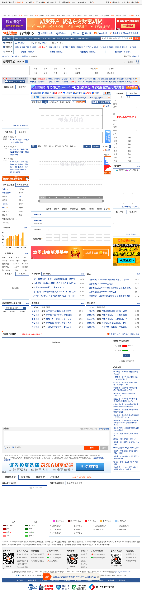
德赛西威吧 (37, 93)
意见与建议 (53, 561)
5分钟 (51, 146)
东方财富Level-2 (22, 557)
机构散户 (57, 82)
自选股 (78, 38)
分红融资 (104, 79)
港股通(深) (118, 52)
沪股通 (23, 52)
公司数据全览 (22, 185)
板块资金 (57, 47)
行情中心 (9, 38)
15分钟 (58, 146)
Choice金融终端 (22, 567)
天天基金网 (39, 2)
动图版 (101, 102)
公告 (89, 274)
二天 (51, 102)
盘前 (34, 102)
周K (39, 146)
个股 (30, 38)
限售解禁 (110, 47)
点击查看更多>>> (132, 234)
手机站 (76, 33)
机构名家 (117, 367)
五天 (68, 102)
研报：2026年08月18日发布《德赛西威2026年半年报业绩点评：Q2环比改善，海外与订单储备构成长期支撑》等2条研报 (85, 97)
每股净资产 (6, 193)
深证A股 (14, 56)
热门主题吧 (130, 334)
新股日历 (25, 47)
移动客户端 (19, 2)
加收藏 (11, 2)
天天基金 (70, 551)
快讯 (47, 576)
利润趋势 (6, 228)
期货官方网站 (131, 561)
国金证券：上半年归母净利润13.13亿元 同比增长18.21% (126, 416)
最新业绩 (104, 82)
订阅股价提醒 (80, 102)
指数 (16, 38)
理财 (90, 15)
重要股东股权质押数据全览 (32, 334)
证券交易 (125, 2)
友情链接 (122, 580)
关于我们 (20, 580)
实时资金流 (10, 477)
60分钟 (73, 146)
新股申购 (18, 47)
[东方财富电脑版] (10, 81)
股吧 (112, 15)
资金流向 (33, 47)
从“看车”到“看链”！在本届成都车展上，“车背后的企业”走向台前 (55, 296)
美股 (53, 15)
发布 (92, 448)
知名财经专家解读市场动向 (82, 477)
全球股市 (9, 43)
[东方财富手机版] (20, 81)
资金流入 (30, 52)
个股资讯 (36, 274)
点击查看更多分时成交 (130, 207)
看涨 (119, 346)
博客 (125, 15)
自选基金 (85, 38)
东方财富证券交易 (37, 561)
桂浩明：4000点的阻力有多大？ (125, 439)
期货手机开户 (131, 554)
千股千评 (87, 47)
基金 (85, 15)
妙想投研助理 (22, 564)
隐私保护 (100, 580)
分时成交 (117, 166)
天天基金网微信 (99, 558)
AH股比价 (41, 47)
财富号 (131, 15)
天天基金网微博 (99, 554)
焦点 (9, 15)
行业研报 (72, 47)
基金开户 (84, 554)
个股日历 (35, 97)
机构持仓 (112, 82)
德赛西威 (37, 214)
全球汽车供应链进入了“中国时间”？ (48, 287)
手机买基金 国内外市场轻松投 (125, 33)
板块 (35, 38)
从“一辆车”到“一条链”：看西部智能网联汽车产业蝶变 (55, 279)
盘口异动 (119, 212)
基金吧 (118, 15)
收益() (4, 189)
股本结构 (88, 79)
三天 (56, 102)
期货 (63, 15)
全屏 (108, 106)
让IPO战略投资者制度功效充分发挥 (126, 448)
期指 (26, 15)
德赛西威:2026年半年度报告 (101, 284)
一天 (45, 102)
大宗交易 (118, 47)
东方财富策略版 (22, 561)
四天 (62, 102)
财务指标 (25, 477)
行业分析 (120, 79)
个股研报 (64, 47)
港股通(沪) (84, 52)
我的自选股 (8, 87)
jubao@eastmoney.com (122, 572)
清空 (104, 448)
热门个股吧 (121, 334)
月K (45, 146)
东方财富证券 (51, 2)
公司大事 (81, 79)
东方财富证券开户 (37, 554)
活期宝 (83, 561)
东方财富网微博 (55, 554)
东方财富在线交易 (37, 557)
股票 (15, 15)
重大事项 (128, 82)
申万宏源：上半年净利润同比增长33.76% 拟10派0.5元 (125, 378)
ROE (4, 208)
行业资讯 (47, 274)
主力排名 (49, 47)
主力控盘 (49, 82)
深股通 (52, 52)
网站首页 (5, 2)
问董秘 (97, 93)
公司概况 (49, 79)
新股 (20, 15)
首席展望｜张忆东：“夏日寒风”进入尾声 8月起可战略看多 (125, 468)
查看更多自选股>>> (20, 126)
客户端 (88, 33)
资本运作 (112, 79)
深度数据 (73, 82)
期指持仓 (125, 47)
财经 (4, 15)
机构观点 (40, 477)
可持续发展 (32, 580)
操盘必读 (41, 79)
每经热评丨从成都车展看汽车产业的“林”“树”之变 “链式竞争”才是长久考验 (55, 292)
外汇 (69, 15)
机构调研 (88, 93)
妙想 (73, 2)
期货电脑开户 (131, 557)
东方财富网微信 (55, 558)
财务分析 (96, 79)
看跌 (119, 351)
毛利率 (4, 204)
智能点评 (88, 82)
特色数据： (34, 82)
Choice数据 (102, 33)
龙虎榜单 (102, 47)
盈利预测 (79, 47)
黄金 (74, 15)
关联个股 (128, 79)
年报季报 (95, 47)
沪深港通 (9, 51)
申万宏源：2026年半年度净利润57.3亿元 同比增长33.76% (125, 389)
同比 (20, 196)
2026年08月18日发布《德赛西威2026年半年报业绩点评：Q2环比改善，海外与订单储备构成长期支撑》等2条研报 (19, 167)
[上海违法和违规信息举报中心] (79, 587)
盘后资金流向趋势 (74, 483)
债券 (101, 15)
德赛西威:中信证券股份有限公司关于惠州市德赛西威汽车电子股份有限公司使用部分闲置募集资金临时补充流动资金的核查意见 (111, 296)
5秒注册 (106, 429)
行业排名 (54, 477)
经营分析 (57, 79)
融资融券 (133, 47)
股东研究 (73, 79)
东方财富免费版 (22, 554)
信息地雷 (22, 132)
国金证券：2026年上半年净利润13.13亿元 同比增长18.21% (125, 400)
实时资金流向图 (57, 483)
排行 (39, 38)
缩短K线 (96, 147)
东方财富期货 (116, 551)
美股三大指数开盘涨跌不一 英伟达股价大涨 (74, 577)
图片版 (94, 102)
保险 (96, 15)
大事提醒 (8, 132)
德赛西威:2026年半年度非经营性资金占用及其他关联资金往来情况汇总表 (111, 288)
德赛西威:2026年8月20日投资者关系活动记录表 (109, 280)
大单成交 (68, 93)
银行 (80, 15)
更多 (134, 79)
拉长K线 (87, 147)
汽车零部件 (24, 56)
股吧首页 (112, 334)
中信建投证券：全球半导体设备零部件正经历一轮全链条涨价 (125, 405)
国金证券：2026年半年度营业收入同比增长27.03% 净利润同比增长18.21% (125, 423)
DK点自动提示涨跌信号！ (126, 117)
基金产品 (84, 564)
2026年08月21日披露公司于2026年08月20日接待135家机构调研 (19, 152)
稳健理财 (84, 567)
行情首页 (5, 56)
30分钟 (65, 146)
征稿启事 (111, 580)
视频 (107, 15)
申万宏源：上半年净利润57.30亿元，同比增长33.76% (125, 384)
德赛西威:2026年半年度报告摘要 (103, 292)
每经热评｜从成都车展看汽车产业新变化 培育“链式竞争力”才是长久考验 (55, 283)
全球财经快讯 (47, 33)
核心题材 (65, 79)
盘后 (39, 102)
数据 (42, 15)
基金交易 (84, 557)
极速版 (107, 102)
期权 (31, 15)
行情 (36, 15)
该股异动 (133, 212)
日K (33, 146)
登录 (100, 429)
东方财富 (7, 551)
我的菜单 (115, 2)
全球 (47, 15)
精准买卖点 (58, 93)
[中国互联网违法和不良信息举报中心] (101, 587)
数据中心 (63, 33)
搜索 (137, 15)
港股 (58, 15)
